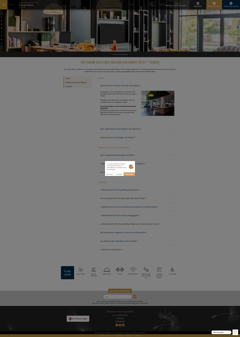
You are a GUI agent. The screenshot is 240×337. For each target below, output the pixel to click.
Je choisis (119, 174)
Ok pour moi (129, 174)
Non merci (110, 174)
